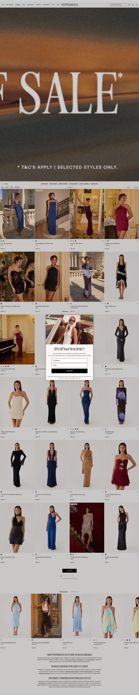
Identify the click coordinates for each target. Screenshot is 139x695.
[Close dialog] (91, 316)
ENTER (69, 371)
